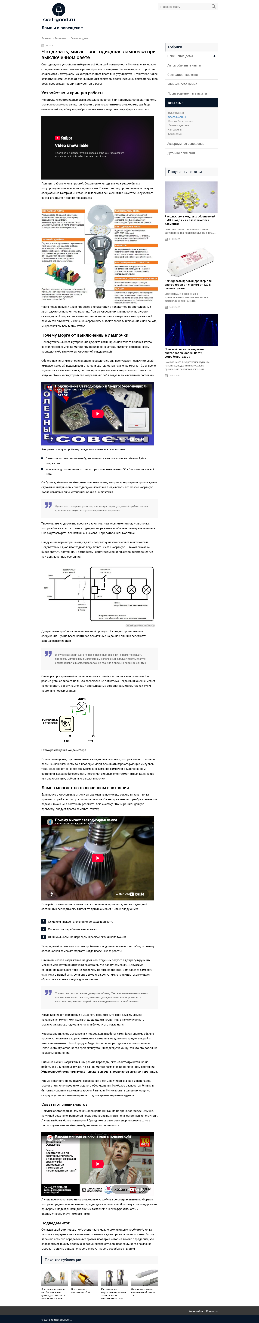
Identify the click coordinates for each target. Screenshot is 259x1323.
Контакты (212, 1311)
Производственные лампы (187, 93)
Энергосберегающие (180, 121)
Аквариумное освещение (185, 143)
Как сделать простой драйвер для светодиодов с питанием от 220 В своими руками (188, 284)
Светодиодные (177, 117)
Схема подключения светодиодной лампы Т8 (143, 1292)
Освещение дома (180, 56)
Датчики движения (181, 153)
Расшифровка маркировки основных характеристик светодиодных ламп (113, 1294)
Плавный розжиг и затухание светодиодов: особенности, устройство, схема (184, 353)
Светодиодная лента (182, 75)
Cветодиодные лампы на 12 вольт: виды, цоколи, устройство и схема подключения (53, 1294)
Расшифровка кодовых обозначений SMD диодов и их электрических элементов (190, 220)
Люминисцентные (178, 125)
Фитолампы (175, 129)
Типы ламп (175, 103)
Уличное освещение (182, 84)
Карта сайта (196, 1311)
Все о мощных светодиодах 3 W (80, 1291)
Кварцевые (175, 133)
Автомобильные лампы (184, 65)
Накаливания (176, 112)
